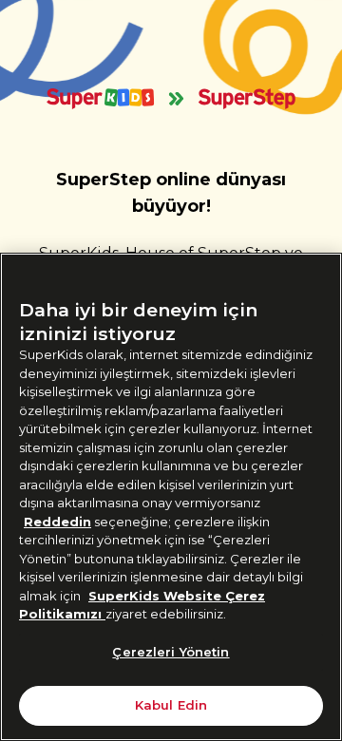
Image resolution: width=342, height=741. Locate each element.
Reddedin (57, 521)
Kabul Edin (171, 704)
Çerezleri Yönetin (170, 651)
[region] (171, 497)
